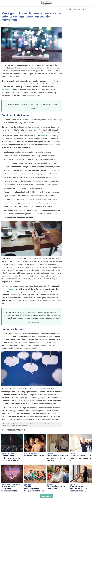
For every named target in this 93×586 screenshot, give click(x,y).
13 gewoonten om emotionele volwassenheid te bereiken (9, 488)
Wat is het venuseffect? (35, 455)
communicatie (7, 289)
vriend (42, 136)
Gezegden (27, 484)
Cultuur (72, 453)
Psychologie (5, 9)
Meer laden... (46, 496)
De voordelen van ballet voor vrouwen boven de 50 (80, 457)
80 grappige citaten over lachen (56, 487)
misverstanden (6, 90)
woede (6, 419)
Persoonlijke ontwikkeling (10, 484)
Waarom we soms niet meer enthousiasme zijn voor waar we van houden (80, 488)
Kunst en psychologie (31, 453)
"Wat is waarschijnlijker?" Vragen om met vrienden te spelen (35, 488)
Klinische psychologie (8, 453)
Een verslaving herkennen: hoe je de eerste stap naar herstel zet (12, 457)
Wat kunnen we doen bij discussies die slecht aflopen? (57, 457)
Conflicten (50, 453)
